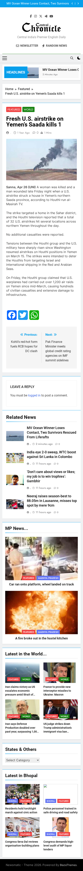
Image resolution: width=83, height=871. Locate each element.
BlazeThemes (68, 865)
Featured (14, 109)
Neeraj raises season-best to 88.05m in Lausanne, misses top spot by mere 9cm (52, 500)
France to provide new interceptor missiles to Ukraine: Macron (57, 690)
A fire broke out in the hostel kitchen (41, 638)
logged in (34, 395)
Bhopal (12, 801)
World (28, 109)
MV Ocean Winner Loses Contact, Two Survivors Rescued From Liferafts (38, 3)
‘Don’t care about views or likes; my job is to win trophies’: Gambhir (51, 476)
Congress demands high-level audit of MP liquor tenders (58, 845)
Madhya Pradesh (48, 578)
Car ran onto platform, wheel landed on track (41, 584)
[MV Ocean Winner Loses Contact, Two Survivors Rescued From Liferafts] (28, 74)
